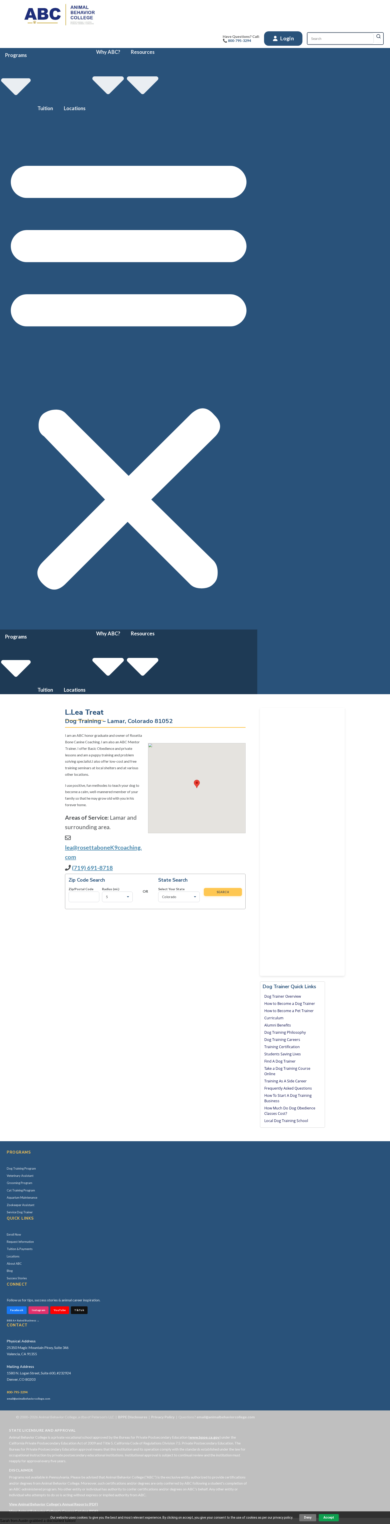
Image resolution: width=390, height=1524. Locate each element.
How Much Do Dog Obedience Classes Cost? (289, 1111)
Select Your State (171, 889)
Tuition (45, 108)
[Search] (378, 36)
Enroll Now (14, 1234)
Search (223, 892)
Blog (10, 1271)
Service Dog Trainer (20, 1212)
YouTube (60, 1310)
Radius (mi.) (110, 889)
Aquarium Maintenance (22, 1197)
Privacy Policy (163, 1417)
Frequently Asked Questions (288, 1088)
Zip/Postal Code (81, 889)
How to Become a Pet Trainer (289, 1010)
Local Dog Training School (286, 1120)
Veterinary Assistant (20, 1175)
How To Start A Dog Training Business (288, 1098)
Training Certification (282, 1046)
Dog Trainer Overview (282, 996)
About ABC (14, 1263)
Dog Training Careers (282, 1039)
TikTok (79, 1310)
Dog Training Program (21, 1168)
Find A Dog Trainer (280, 1061)
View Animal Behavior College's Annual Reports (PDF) (53, 1504)
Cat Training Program (21, 1190)
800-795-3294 (17, 1392)
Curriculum (273, 1017)
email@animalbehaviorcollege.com (28, 1398)
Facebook (16, 1310)
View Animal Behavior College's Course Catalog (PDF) (53, 1511)
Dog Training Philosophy (285, 1032)
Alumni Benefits (277, 1025)
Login (286, 38)
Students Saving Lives (282, 1054)
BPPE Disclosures (132, 1417)
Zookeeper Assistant (20, 1205)
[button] (128, 371)
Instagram (38, 1310)
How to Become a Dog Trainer (289, 1003)
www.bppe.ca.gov (204, 1437)
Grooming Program (19, 1183)
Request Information (20, 1241)
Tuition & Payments (19, 1249)
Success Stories (17, 1278)
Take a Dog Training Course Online (287, 1071)
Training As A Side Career (285, 1081)
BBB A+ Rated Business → (23, 1320)
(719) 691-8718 (92, 867)
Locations (75, 108)
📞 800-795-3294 (237, 40)
